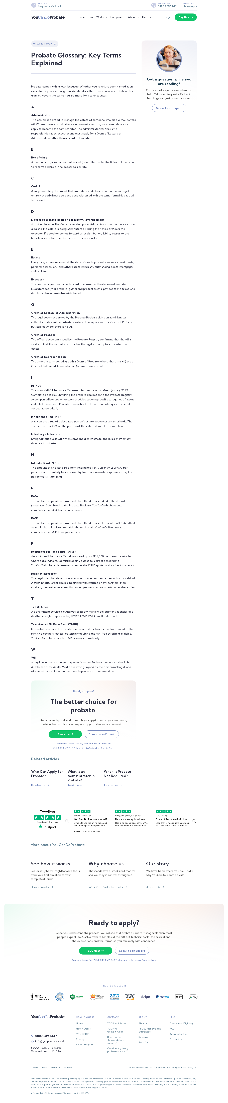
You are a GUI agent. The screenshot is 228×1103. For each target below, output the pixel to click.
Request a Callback (50, 6)
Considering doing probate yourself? (117, 1050)
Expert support (84, 1044)
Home (81, 17)
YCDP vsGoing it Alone (115, 1030)
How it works (83, 1028)
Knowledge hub (178, 1034)
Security (143, 1042)
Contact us (176, 1039)
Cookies (69, 1068)
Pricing (80, 1039)
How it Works (95, 17)
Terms (34, 1068)
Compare (116, 17)
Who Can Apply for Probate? (47, 773)
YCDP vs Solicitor (117, 1023)
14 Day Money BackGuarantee (150, 1030)
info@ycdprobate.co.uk (50, 1041)
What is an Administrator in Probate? (81, 775)
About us (144, 1023)
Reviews (143, 1037)
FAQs (173, 1028)
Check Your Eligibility (181, 1023)
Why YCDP (82, 1034)
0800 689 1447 (167, 6)
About (132, 17)
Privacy (55, 1068)
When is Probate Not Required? (117, 773)
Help (145, 17)
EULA (45, 1068)
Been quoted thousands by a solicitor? (115, 1040)
